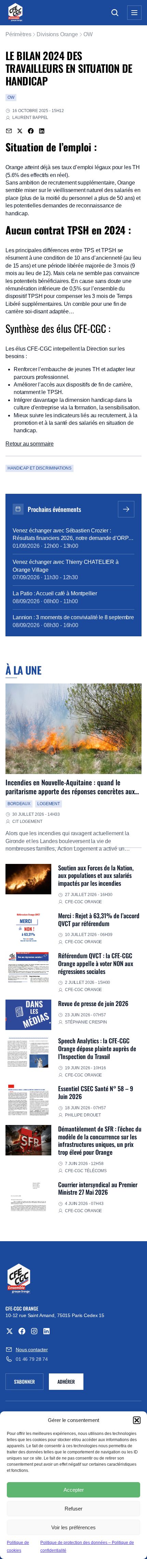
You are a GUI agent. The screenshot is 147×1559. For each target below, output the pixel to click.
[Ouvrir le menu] (134, 12)
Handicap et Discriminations (39, 468)
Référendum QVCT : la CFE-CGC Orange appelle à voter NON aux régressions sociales (95, 963)
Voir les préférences (73, 1527)
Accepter (74, 1490)
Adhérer (66, 1381)
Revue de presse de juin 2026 (93, 1003)
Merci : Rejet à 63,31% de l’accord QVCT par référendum (98, 919)
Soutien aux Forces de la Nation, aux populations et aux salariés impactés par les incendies (96, 875)
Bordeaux (19, 803)
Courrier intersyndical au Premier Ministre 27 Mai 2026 (97, 1188)
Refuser (73, 1508)
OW (88, 34)
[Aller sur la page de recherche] (115, 12)
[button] (136, 1420)
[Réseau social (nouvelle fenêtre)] (9, 1331)
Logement (48, 803)
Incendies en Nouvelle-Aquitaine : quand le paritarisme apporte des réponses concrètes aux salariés (70, 791)
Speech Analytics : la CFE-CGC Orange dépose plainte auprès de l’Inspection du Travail (97, 1048)
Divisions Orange (57, 34)
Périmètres (18, 34)
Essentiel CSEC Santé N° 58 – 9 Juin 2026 (95, 1092)
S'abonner (28, 1382)
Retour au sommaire (29, 444)
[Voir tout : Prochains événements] (126, 509)
